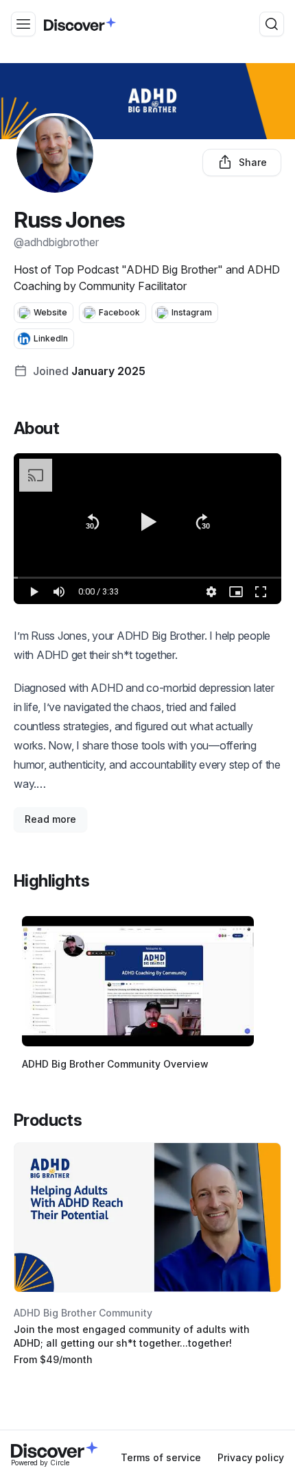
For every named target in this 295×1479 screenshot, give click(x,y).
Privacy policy (250, 1457)
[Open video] (138, 981)
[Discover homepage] (80, 24)
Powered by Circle (40, 1462)
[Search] (271, 24)
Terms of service (161, 1457)
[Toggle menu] (23, 24)
